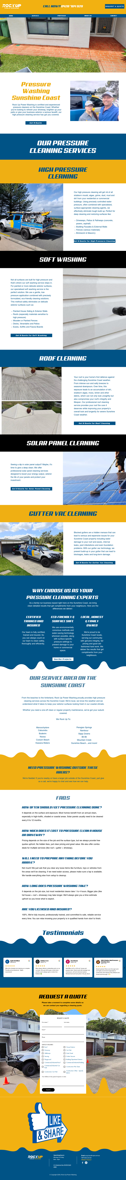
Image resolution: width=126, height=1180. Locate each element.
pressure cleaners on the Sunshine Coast (31, 107)
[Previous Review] (2, 968)
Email (44, 1029)
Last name (66, 1022)
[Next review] (124, 968)
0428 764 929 (72, 6)
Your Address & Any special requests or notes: (54, 1076)
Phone (43, 1037)
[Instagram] (86, 1162)
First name (45, 1022)
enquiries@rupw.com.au (92, 1155)
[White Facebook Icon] (82, 1162)
